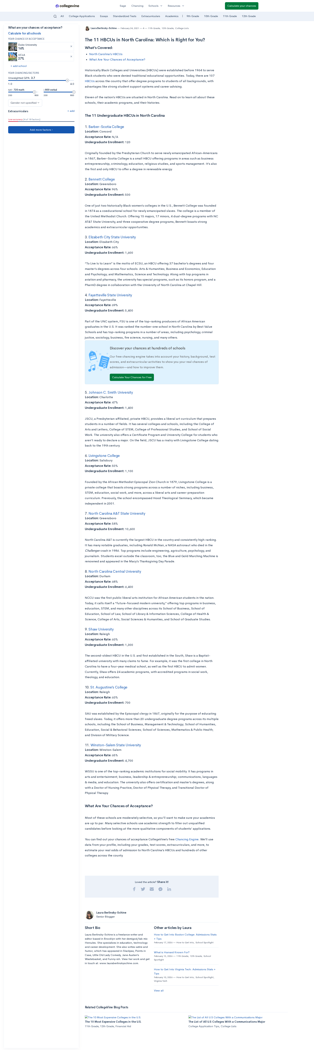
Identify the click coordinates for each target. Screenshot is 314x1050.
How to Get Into (185, 942)
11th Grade (230, 16)
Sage (123, 5)
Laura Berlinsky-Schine (104, 28)
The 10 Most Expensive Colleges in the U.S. (113, 1021)
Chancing (137, 5)
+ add (71, 111)
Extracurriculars (150, 16)
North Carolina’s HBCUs (105, 54)
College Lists (182, 28)
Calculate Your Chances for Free (132, 377)
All (62, 16)
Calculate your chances (241, 5)
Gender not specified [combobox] (24, 102)
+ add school (19, 66)
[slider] (67, 80)
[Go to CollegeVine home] (67, 6)
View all (159, 990)
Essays (104, 16)
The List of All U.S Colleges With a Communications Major (226, 1021)
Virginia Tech (160, 980)
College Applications (82, 16)
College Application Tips (203, 1026)
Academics (171, 16)
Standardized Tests (124, 16)
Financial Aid (123, 1026)
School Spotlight (205, 942)
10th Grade (211, 16)
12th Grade (249, 16)
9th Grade (193, 16)
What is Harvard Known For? (172, 952)
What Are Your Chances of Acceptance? (117, 59)
